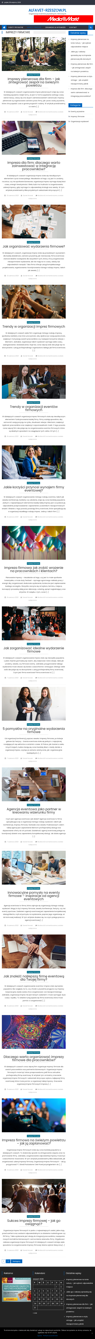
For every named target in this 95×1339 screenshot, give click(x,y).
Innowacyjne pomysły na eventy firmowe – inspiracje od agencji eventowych (34, 896)
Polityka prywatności (50, 1335)
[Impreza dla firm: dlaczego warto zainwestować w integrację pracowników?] (34, 138)
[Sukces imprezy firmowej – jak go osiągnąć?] (34, 1196)
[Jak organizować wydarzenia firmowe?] (34, 221)
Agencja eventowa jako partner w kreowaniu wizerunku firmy (34, 811)
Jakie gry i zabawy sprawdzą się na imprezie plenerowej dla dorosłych (81, 55)
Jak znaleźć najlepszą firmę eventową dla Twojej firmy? (33, 978)
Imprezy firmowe (34, 27)
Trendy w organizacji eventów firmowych (34, 408)
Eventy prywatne (15, 27)
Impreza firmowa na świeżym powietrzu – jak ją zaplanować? (34, 1142)
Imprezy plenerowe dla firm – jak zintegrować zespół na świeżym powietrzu (34, 82)
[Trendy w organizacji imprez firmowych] (34, 302)
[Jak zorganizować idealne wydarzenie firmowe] (34, 623)
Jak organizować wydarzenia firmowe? (34, 247)
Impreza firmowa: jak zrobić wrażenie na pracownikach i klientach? (33, 569)
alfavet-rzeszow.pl (47, 10)
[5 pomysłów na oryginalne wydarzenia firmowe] (34, 704)
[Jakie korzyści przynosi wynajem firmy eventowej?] (34, 462)
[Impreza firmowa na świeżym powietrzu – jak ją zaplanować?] (34, 1115)
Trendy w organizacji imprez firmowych (33, 327)
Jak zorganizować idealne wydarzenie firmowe (33, 650)
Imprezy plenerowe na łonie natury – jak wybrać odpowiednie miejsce (81, 43)
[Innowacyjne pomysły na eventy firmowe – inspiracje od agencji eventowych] (34, 868)
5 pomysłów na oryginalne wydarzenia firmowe (34, 730)
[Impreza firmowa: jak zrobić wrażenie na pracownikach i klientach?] (34, 543)
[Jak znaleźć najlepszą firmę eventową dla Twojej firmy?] (34, 951)
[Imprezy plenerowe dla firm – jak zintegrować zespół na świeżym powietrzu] (34, 54)
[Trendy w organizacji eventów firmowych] (34, 382)
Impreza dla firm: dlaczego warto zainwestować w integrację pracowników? (33, 166)
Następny (16, 1261)
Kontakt (73, 27)
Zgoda (39, 1335)
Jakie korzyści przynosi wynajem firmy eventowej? (33, 489)
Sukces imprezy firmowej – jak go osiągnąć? (33, 1222)
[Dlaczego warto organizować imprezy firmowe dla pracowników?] (34, 1032)
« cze (35, 1313)
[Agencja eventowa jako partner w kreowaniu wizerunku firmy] (34, 784)
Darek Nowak (28, 112)
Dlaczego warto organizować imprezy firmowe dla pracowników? (34, 1058)
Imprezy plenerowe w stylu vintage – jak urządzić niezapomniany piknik (81, 80)
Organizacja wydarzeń (55, 27)
